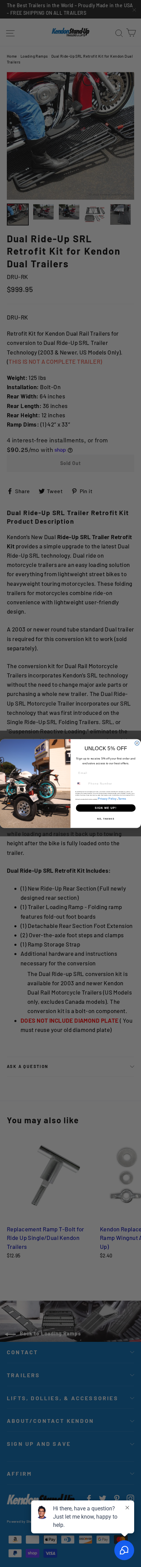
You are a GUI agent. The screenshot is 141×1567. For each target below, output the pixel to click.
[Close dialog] (137, 743)
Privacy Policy (107, 798)
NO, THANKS (105, 818)
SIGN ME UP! (106, 808)
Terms (122, 798)
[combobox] (81, 783)
